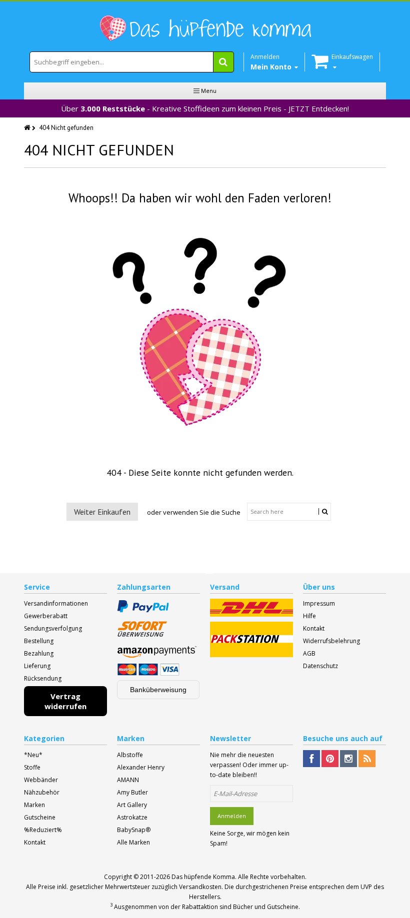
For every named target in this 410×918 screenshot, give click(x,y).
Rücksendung (43, 678)
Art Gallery (132, 805)
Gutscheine (40, 817)
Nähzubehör (42, 792)
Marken (34, 805)
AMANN (128, 780)
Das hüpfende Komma (203, 877)
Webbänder (41, 780)
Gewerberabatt (46, 616)
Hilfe (309, 616)
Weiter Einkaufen (102, 512)
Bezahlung (39, 653)
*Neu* (33, 755)
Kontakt (313, 628)
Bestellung (39, 641)
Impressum (319, 603)
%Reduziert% (43, 830)
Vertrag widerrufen (65, 701)
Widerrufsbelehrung (331, 641)
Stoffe (32, 767)
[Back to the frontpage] (28, 127)
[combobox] (132, 61)
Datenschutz (320, 666)
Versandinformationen (56, 603)
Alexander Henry (140, 767)
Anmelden (232, 816)
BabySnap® (133, 830)
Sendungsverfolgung (53, 628)
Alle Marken (133, 842)
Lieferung (37, 666)
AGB (309, 653)
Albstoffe (130, 755)
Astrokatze (132, 817)
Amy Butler (132, 792)
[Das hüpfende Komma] (205, 28)
